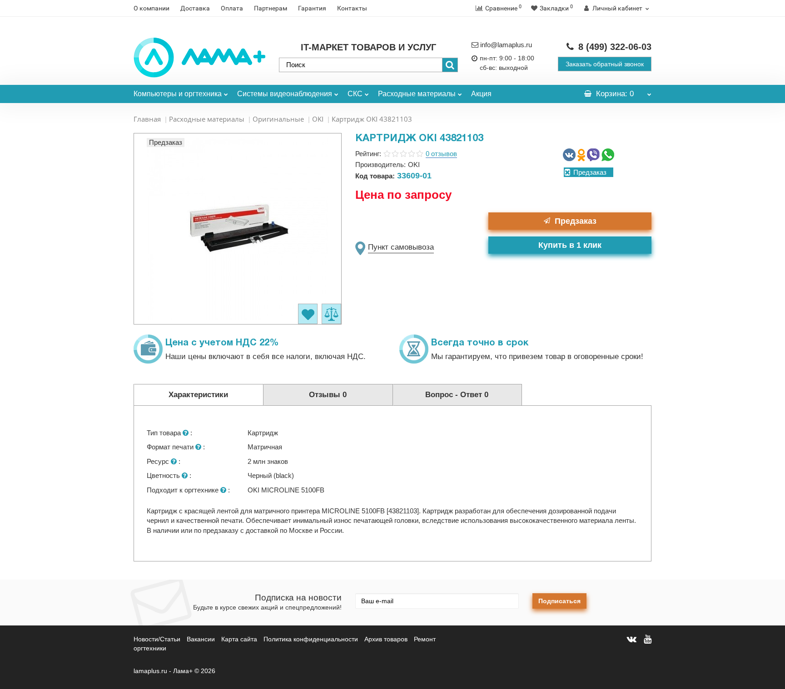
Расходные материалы (417, 94)
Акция (481, 94)
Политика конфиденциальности (310, 639)
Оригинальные (278, 118)
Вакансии (201, 639)
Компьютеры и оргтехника (178, 94)
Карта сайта (239, 639)
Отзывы (328, 394)
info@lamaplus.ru (506, 45)
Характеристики (198, 394)
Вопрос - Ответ (456, 394)
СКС (355, 94)
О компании (151, 8)
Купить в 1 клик (569, 245)
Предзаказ (575, 221)
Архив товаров (385, 639)
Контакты (352, 8)
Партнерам (270, 8)
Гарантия (312, 8)
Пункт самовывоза (401, 247)
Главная (147, 118)
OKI (317, 118)
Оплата (232, 8)
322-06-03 (614, 46)
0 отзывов (441, 153)
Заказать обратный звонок (605, 64)
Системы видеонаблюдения (284, 94)
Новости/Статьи (157, 639)
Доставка (195, 8)
